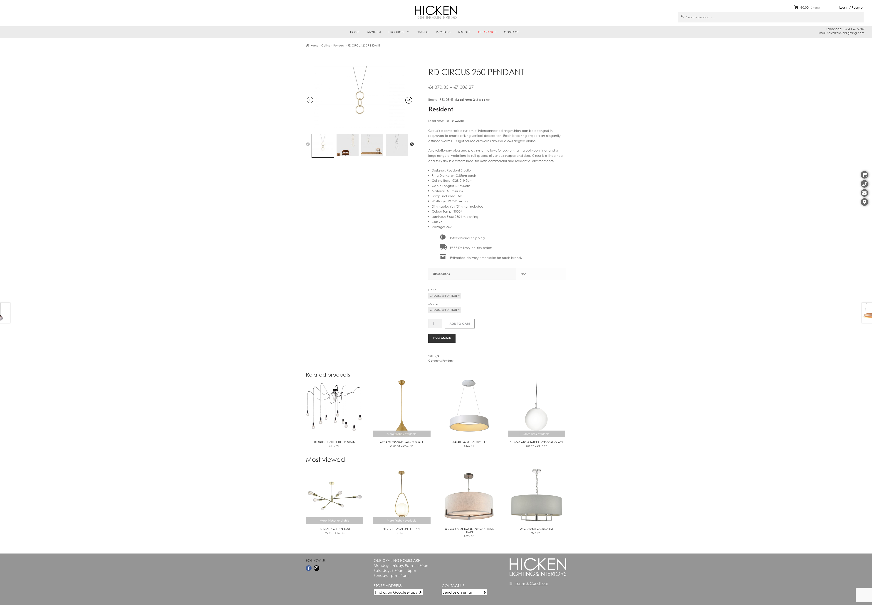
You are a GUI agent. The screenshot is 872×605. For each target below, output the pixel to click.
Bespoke (464, 32)
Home (354, 32)
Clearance (487, 32)
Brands (422, 32)
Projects (443, 32)
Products (396, 32)
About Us (374, 32)
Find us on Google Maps (396, 592)
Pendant (338, 45)
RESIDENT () (464, 99)
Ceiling (325, 45)
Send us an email (457, 592)
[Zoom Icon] (359, 128)
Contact (511, 32)
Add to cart (459, 324)
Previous (308, 144)
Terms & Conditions (531, 583)
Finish (432, 290)
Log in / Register (851, 7)
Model (433, 304)
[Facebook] (309, 568)
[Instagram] (316, 568)
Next (412, 144)
